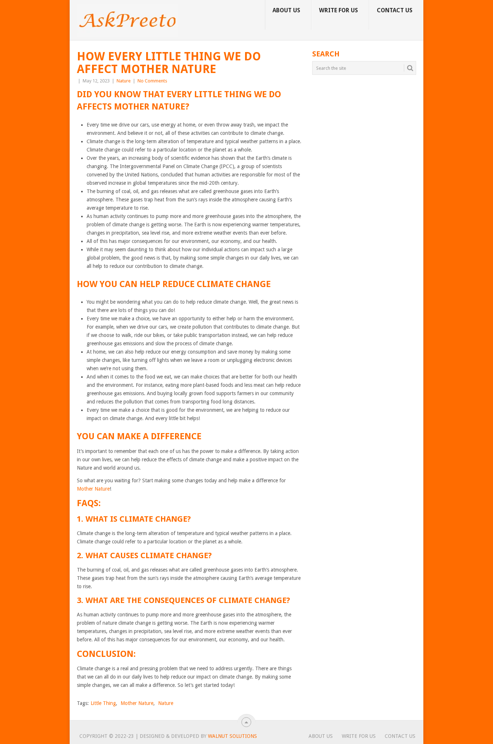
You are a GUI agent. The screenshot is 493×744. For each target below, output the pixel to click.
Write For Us (338, 10)
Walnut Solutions (232, 736)
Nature (124, 81)
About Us (286, 10)
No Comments (152, 81)
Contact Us (395, 10)
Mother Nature (93, 489)
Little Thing (103, 703)
